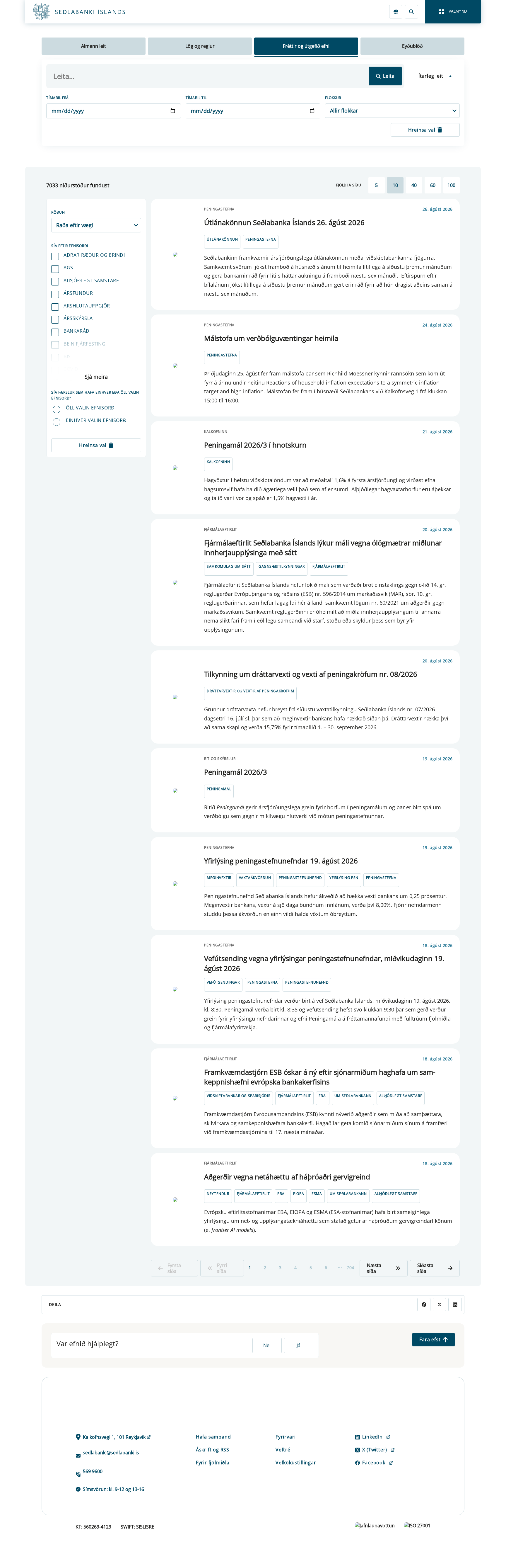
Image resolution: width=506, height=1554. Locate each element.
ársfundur (78, 293)
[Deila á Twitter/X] (439, 1304)
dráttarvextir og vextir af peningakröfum (250, 690)
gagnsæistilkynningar (282, 566)
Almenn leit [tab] (93, 46)
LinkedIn (372, 1437)
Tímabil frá (57, 97)
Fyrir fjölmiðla (213, 1462)
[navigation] (453, 11)
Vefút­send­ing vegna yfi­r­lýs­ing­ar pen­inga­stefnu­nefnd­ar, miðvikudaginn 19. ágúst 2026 (324, 963)
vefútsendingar (223, 982)
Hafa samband (213, 1437)
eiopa (298, 1193)
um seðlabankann (353, 1095)
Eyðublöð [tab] (412, 46)
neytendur (218, 1193)
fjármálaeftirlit (329, 566)
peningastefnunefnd (300, 877)
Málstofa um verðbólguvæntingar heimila (271, 338)
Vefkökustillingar (296, 1462)
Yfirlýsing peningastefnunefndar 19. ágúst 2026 (281, 861)
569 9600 (92, 1471)
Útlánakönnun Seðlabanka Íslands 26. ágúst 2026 (284, 222)
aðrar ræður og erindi (94, 255)
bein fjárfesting (85, 344)
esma (317, 1193)
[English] (395, 11)
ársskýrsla (78, 318)
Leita (389, 76)
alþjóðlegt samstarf (91, 280)
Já (298, 1345)
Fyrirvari (286, 1437)
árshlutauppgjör (87, 305)
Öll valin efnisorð (90, 407)
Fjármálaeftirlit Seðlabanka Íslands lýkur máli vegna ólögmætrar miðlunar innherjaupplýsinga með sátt (323, 547)
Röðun (58, 212)
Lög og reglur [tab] (200, 46)
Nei (267, 1345)
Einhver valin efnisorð (96, 420)
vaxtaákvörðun (255, 877)
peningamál (219, 788)
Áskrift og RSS (212, 1449)
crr (68, 381)
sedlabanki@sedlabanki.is (111, 1452)
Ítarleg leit (430, 76)
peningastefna (260, 239)
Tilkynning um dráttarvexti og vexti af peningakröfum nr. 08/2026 (310, 674)
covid (71, 369)
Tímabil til (196, 97)
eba (322, 1095)
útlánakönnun (222, 239)
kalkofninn (218, 461)
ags (68, 267)
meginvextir (219, 877)
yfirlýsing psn (343, 877)
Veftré (283, 1449)
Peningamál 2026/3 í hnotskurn (255, 445)
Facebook (373, 1462)
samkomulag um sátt (229, 566)
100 (451, 185)
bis (67, 356)
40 (414, 185)
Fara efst (429, 1339)
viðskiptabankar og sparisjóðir (238, 1095)
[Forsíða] (88, 11)
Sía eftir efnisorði (69, 245)
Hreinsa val (421, 130)
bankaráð (77, 331)
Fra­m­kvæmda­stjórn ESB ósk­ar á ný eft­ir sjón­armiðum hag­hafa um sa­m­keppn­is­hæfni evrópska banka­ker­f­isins (319, 1077)
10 (395, 185)
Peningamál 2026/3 (235, 772)
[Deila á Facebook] (423, 1304)
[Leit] (411, 11)
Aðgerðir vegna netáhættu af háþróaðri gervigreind (287, 1176)
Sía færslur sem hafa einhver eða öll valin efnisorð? (95, 395)
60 (432, 185)
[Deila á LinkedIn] (454, 1304)
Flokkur (333, 97)
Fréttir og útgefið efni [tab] (306, 46)
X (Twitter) (374, 1449)
